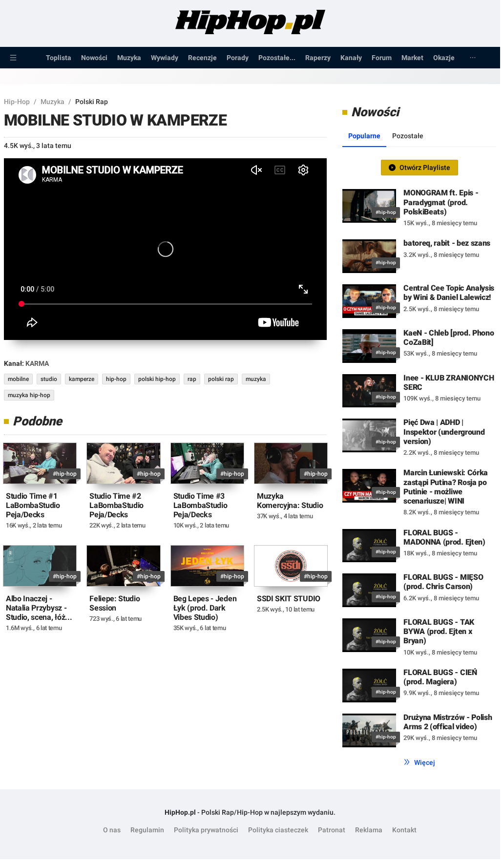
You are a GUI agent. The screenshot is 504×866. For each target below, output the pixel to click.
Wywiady (164, 58)
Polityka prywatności (206, 830)
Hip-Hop (17, 102)
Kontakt (404, 830)
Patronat (331, 830)
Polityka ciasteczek (278, 830)
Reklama (368, 830)
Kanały (351, 58)
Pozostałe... (276, 58)
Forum (382, 58)
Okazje (444, 58)
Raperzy (318, 58)
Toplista (58, 58)
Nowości (94, 58)
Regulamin (147, 830)
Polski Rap (91, 102)
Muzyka (129, 58)
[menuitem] (13, 57)
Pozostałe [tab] (407, 136)
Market (412, 58)
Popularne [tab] (364, 136)
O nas (112, 830)
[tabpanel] (419, 454)
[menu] (250, 57)
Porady (238, 58)
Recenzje (202, 58)
